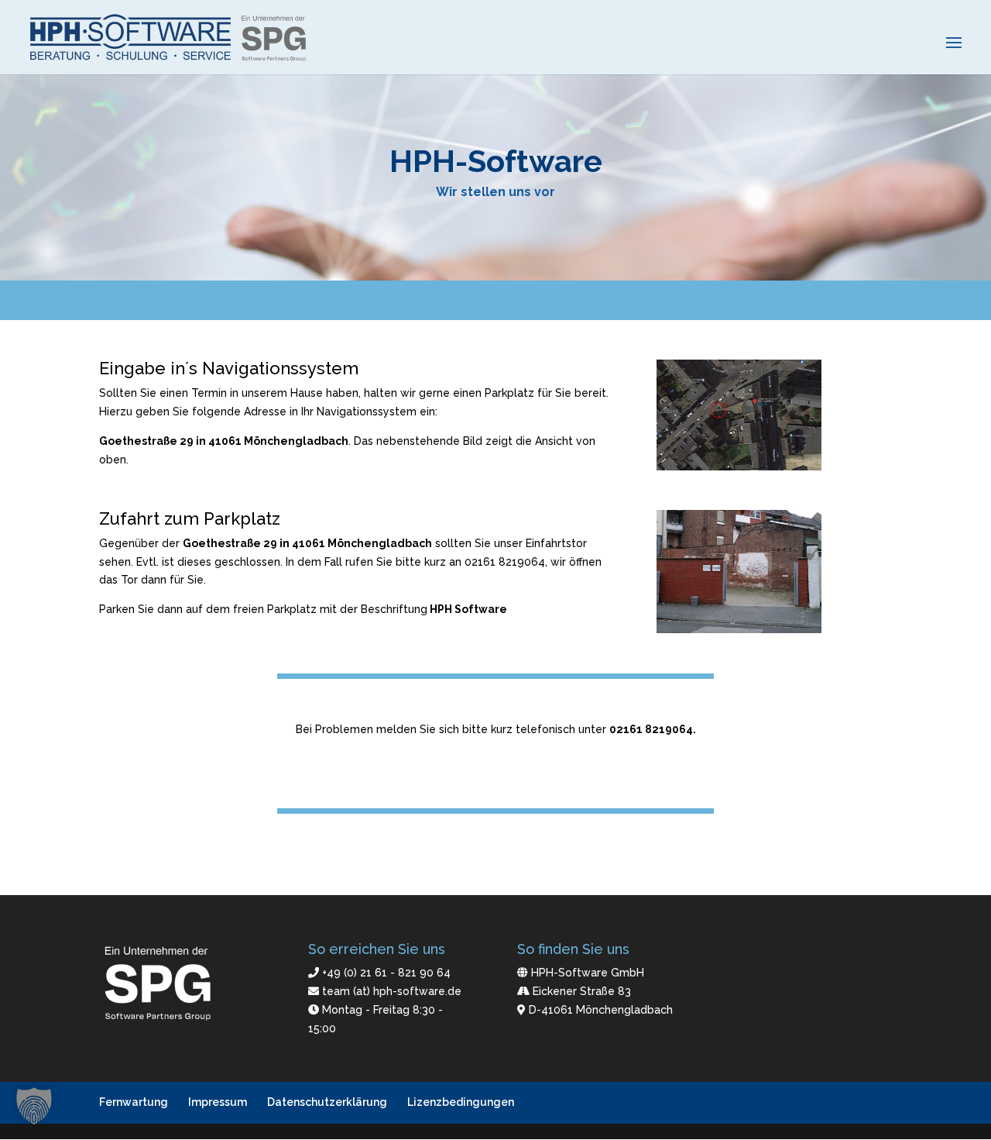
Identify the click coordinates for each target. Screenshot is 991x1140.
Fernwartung (133, 1102)
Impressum (217, 1102)
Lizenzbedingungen (460, 1102)
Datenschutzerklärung (327, 1102)
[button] (34, 1106)
